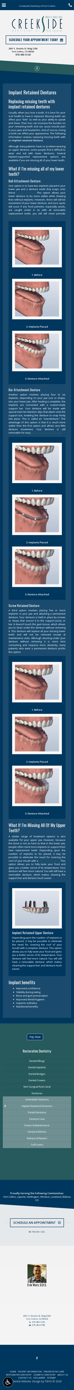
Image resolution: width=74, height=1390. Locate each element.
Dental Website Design (26, 1381)
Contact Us (24, 1377)
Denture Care (37, 1119)
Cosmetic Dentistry (44, 1374)
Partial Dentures (37, 1112)
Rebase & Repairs (37, 1138)
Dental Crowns (37, 1080)
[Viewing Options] (8, 1382)
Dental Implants (37, 1067)
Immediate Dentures (37, 1099)
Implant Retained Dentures (37, 1106)
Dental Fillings (37, 1061)
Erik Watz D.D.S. (37, 1284)
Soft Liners (37, 1144)
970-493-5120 (23, 54)
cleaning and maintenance (46, 432)
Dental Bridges (37, 1074)
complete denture (49, 860)
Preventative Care (54, 1371)
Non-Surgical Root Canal (37, 1086)
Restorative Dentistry (37, 1050)
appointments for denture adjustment (30, 217)
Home (13, 1371)
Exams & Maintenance (37, 1125)
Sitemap (51, 1377)
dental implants (26, 192)
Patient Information (30, 1371)
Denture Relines (37, 1131)
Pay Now (35, 1037)
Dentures (37, 1093)
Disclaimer (39, 1377)
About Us (62, 1374)
